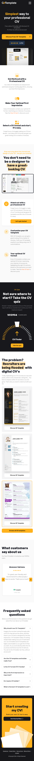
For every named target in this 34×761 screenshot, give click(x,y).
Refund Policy (27, 751)
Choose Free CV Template (16, 37)
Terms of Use (19, 751)
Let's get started (21, 221)
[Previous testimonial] (3, 579)
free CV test (14, 113)
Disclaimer (5, 751)
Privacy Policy (12, 751)
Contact (17, 753)
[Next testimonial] (30, 579)
